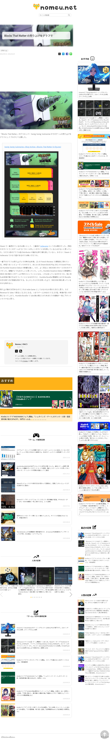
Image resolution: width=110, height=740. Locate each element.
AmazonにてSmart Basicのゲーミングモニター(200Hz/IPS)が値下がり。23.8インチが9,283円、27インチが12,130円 (97, 535)
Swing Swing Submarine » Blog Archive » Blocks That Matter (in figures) (32, 146)
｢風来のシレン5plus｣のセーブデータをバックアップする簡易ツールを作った (97, 642)
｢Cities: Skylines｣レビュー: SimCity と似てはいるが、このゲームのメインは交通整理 (97, 634)
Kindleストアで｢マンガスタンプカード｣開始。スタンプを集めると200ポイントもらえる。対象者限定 (97, 560)
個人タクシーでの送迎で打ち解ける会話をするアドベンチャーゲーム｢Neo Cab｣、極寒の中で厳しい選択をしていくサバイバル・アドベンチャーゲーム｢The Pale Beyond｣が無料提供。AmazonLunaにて (97, 680)
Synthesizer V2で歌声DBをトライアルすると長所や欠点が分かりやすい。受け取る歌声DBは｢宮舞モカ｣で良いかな (97, 618)
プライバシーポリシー (8, 737)
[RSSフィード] (20, 351)
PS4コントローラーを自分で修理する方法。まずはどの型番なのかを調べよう (96, 601)
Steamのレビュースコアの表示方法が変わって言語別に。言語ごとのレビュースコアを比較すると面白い (97, 627)
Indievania (44, 246)
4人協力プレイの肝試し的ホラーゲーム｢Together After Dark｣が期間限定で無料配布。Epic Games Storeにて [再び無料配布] (97, 610)
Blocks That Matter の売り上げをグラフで (28, 35)
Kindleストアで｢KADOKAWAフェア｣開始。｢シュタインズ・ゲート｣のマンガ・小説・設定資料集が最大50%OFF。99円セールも (97, 568)
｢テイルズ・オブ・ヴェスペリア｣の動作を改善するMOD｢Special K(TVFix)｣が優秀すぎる (97, 651)
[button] (1, 399)
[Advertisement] (36, 73)
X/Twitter (25, 361)
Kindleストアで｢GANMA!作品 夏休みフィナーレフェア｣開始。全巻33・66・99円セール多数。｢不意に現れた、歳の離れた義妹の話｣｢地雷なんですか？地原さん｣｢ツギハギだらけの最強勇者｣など (97, 578)
